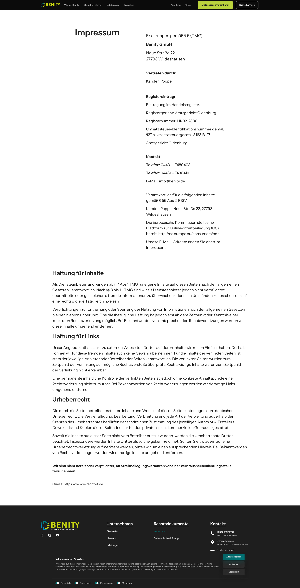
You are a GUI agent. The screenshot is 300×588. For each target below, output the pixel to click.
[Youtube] (58, 535)
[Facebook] (43, 535)
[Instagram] (51, 535)
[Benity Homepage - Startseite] (50, 5)
